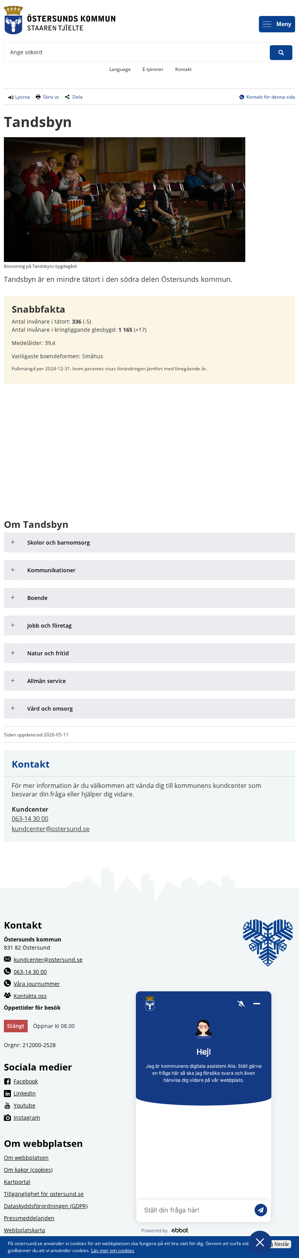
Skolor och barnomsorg (58, 542)
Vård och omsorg (50, 708)
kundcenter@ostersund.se (51, 829)
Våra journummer (37, 983)
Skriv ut (51, 97)
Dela (77, 97)
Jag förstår (277, 1244)
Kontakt (183, 69)
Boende (37, 598)
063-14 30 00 (30, 818)
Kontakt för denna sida (270, 97)
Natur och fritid (48, 653)
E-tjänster (155, 69)
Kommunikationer (51, 570)
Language (120, 69)
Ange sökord (26, 52)
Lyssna (22, 97)
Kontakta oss (30, 996)
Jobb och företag (49, 625)
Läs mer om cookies (112, 1250)
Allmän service (46, 681)
